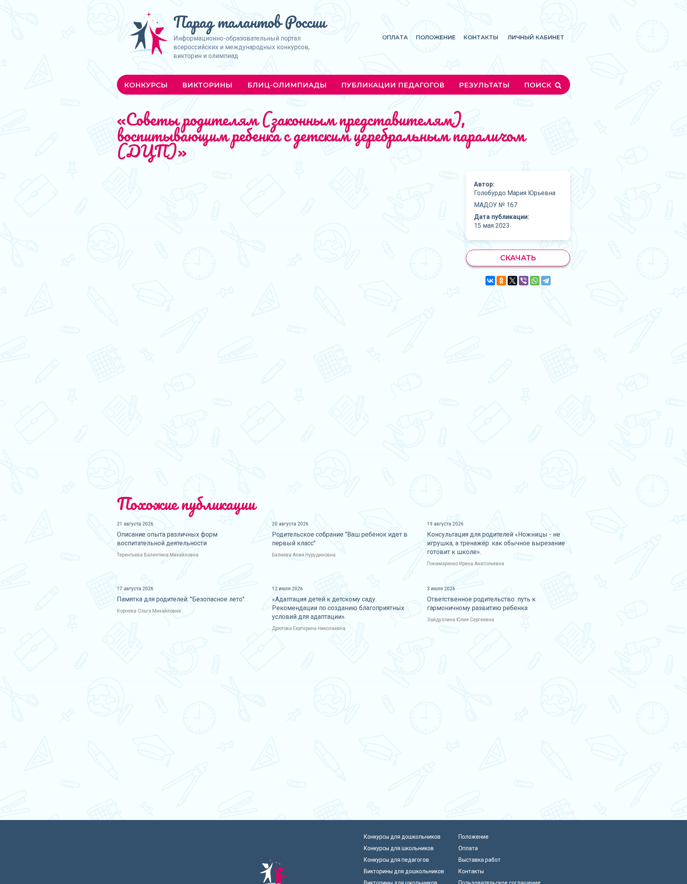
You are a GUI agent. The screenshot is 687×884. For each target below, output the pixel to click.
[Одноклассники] (501, 280)
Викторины (207, 85)
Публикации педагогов (392, 85)
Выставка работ (479, 860)
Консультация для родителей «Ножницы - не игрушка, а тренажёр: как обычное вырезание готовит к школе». (496, 543)
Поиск (538, 85)
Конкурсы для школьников (399, 848)
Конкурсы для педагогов (396, 860)
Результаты (484, 85)
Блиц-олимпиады (287, 85)
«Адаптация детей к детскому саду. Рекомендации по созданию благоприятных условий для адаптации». (338, 607)
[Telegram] (546, 280)
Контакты (481, 37)
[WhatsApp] (535, 280)
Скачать (518, 258)
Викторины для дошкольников (404, 871)
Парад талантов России (249, 21)
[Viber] (523, 280)
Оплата (395, 37)
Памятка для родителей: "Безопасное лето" (181, 599)
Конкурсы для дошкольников (402, 837)
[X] (512, 280)
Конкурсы (146, 85)
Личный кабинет (536, 37)
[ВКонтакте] (490, 280)
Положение (436, 37)
